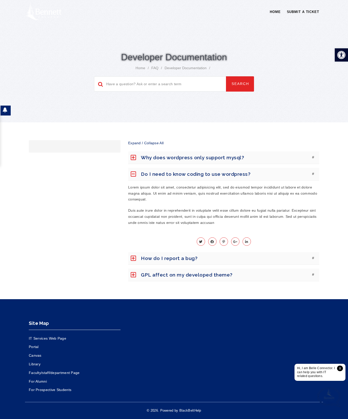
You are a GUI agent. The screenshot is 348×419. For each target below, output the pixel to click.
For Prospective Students (50, 390)
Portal (34, 347)
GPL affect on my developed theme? (187, 275)
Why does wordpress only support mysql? (192, 157)
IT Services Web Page (47, 338)
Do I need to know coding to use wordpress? (195, 174)
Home (275, 12)
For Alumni (38, 381)
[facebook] (212, 242)
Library (35, 364)
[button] (341, 55)
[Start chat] (328, 397)
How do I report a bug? (169, 258)
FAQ (154, 68)
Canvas (35, 355)
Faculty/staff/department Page (54, 373)
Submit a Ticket (303, 12)
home (140, 68)
